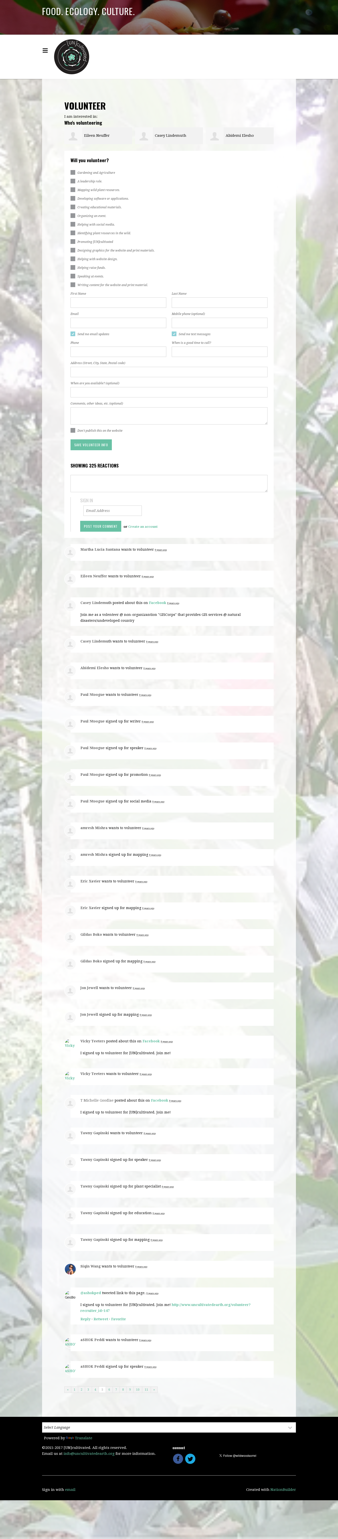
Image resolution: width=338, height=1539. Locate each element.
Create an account (143, 526)
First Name (78, 293)
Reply (85, 1319)
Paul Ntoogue (92, 695)
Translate (83, 1438)
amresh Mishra (94, 828)
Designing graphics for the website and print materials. (116, 250)
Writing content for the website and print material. (112, 285)
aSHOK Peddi (92, 1340)
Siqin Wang (90, 1266)
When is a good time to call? (191, 343)
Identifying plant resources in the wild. (104, 233)
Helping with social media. (96, 224)
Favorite (118, 1319)
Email (75, 314)
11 (146, 1389)
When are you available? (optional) (95, 383)
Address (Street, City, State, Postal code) (98, 363)
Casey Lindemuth (170, 135)
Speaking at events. (90, 276)
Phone (75, 343)
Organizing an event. (91, 216)
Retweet (101, 1319)
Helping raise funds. (91, 268)
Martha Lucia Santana (100, 549)
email (70, 1489)
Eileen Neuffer (97, 135)
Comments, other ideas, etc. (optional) (97, 403)
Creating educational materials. (99, 207)
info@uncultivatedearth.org (89, 1453)
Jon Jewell (89, 988)
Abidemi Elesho (240, 135)
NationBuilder (283, 1489)
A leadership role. (89, 181)
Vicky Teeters (92, 1041)
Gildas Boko (91, 934)
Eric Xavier (90, 881)
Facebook (157, 603)
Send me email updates (93, 334)
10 (138, 1389)
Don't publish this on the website (99, 430)
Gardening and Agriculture (96, 173)
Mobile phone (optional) (188, 314)
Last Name (179, 293)
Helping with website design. (97, 259)
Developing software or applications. (103, 198)
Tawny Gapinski (94, 1133)
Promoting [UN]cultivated (95, 242)
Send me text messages (195, 334)
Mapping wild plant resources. (98, 190)
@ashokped (90, 1293)
